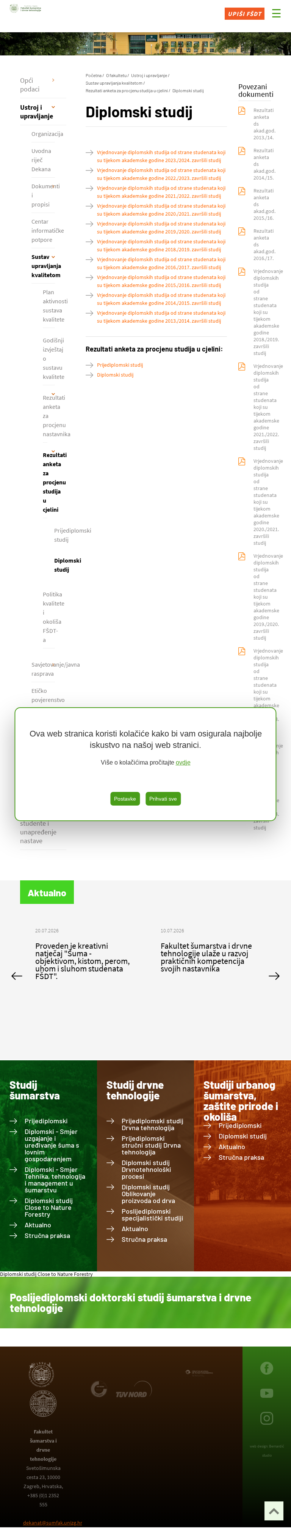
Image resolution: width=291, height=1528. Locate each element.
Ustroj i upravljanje (36, 111)
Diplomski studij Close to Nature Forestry (49, 1207)
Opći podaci (29, 84)
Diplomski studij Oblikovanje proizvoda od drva (148, 1194)
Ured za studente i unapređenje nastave (38, 827)
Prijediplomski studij (120, 364)
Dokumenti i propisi (43, 195)
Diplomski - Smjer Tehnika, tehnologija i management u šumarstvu (55, 1179)
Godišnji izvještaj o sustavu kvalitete (49, 358)
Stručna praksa (47, 1235)
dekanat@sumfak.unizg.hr (52, 1522)
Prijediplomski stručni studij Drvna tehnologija (151, 1145)
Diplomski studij (188, 90)
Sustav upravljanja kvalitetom (43, 266)
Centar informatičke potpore (43, 230)
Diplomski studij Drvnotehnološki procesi (146, 1169)
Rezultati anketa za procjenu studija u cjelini (45, 482)
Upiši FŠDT (244, 13)
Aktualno (38, 1225)
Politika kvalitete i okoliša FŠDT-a (49, 616)
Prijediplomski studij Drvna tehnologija (152, 1124)
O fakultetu (116, 75)
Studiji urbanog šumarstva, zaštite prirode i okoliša (240, 1100)
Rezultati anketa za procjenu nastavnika (45, 416)
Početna (94, 75)
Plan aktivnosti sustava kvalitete (49, 305)
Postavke (125, 799)
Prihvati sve (163, 799)
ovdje (183, 762)
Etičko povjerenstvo (43, 695)
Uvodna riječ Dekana (41, 160)
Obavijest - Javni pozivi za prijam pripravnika (204, 949)
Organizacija (43, 133)
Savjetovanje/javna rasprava (43, 669)
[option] (83, 953)
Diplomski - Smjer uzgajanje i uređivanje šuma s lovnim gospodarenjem (52, 1145)
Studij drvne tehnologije (135, 1090)
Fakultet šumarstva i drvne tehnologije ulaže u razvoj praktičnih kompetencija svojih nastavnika (81, 957)
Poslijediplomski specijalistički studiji (152, 1214)
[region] (145, 764)
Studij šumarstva (34, 1090)
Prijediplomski (46, 1120)
